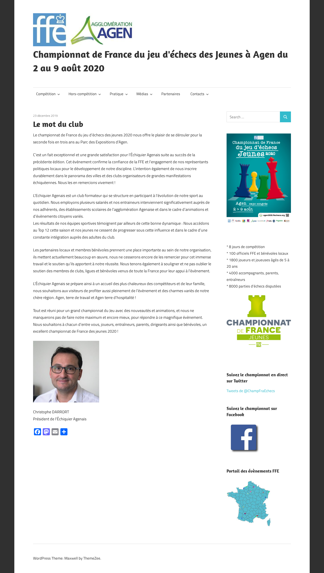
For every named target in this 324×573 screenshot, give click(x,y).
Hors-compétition (83, 94)
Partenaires (170, 94)
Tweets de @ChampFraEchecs (251, 391)
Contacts (197, 94)
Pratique (116, 94)
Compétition (46, 94)
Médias (142, 94)
